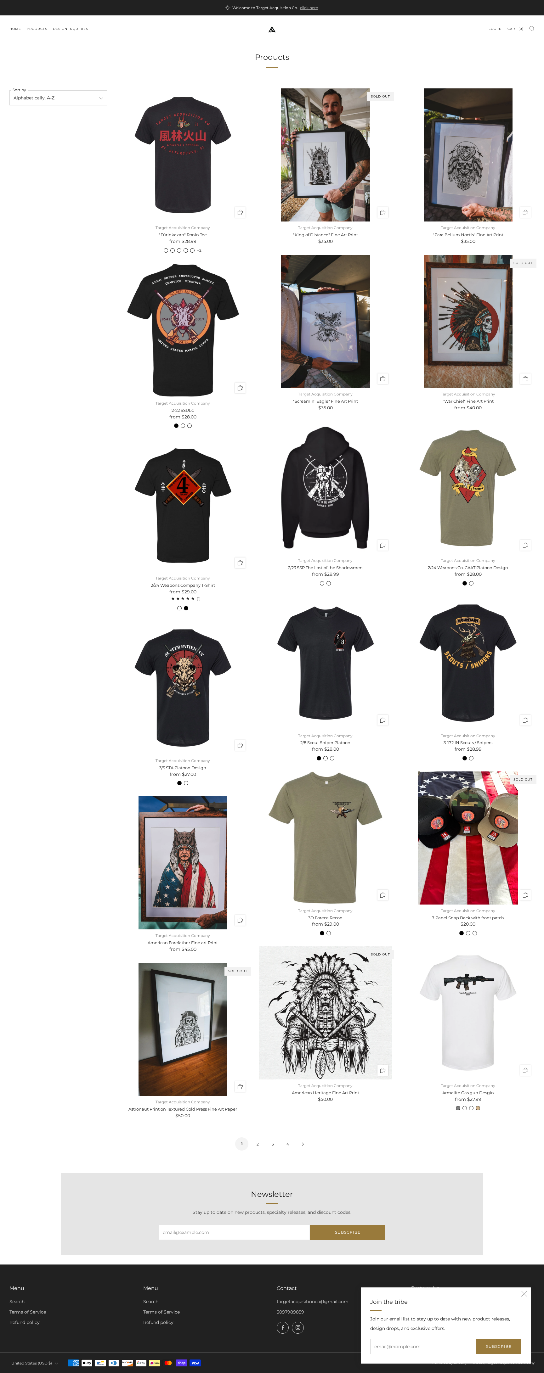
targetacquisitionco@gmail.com (312, 1301)
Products (37, 29)
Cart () (515, 29)
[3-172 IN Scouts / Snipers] (468, 663)
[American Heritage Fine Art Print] (325, 1012)
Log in (495, 29)
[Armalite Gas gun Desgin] (468, 1012)
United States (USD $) (31, 1363)
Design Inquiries (70, 29)
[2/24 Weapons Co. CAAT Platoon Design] (468, 488)
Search (17, 1301)
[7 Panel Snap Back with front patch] (468, 838)
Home (15, 29)
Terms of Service (27, 1311)
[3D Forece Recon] (325, 838)
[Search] (532, 28)
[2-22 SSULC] (183, 330)
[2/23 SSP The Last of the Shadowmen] (325, 488)
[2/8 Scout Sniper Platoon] (325, 663)
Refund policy (24, 1322)
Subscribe (499, 1346)
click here (309, 8)
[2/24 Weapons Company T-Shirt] (183, 505)
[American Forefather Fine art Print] (183, 862)
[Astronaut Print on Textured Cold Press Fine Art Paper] (183, 1029)
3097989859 (290, 1311)
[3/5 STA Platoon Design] (183, 687)
